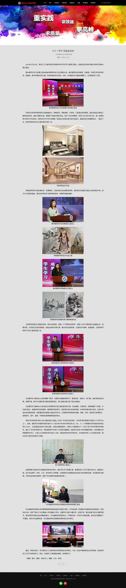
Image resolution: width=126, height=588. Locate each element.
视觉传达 (64, 2)
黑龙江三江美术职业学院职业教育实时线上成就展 (27, 2)
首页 (45, 2)
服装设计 (72, 2)
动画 (79, 2)
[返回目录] (63, 564)
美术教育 (85, 2)
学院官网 (93, 2)
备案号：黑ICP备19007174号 (68, 578)
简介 (50, 2)
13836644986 (106, 2)
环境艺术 (56, 2)
